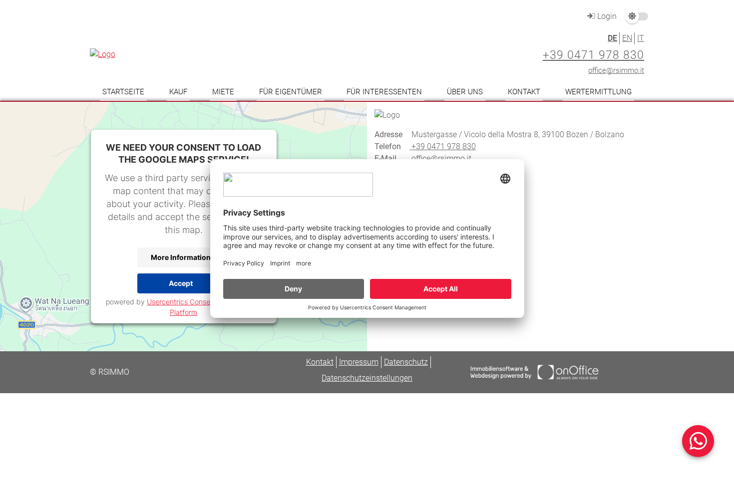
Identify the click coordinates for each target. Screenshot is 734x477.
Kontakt (524, 91)
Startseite (123, 91)
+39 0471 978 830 (593, 55)
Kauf (178, 91)
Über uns (465, 91)
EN (627, 38)
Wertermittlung (598, 91)
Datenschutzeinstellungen (367, 378)
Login (606, 16)
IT (640, 38)
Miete (223, 91)
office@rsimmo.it (616, 70)
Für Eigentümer (290, 91)
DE (612, 38)
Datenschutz (406, 362)
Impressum (358, 362)
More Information (181, 257)
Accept (181, 283)
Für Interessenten (384, 91)
